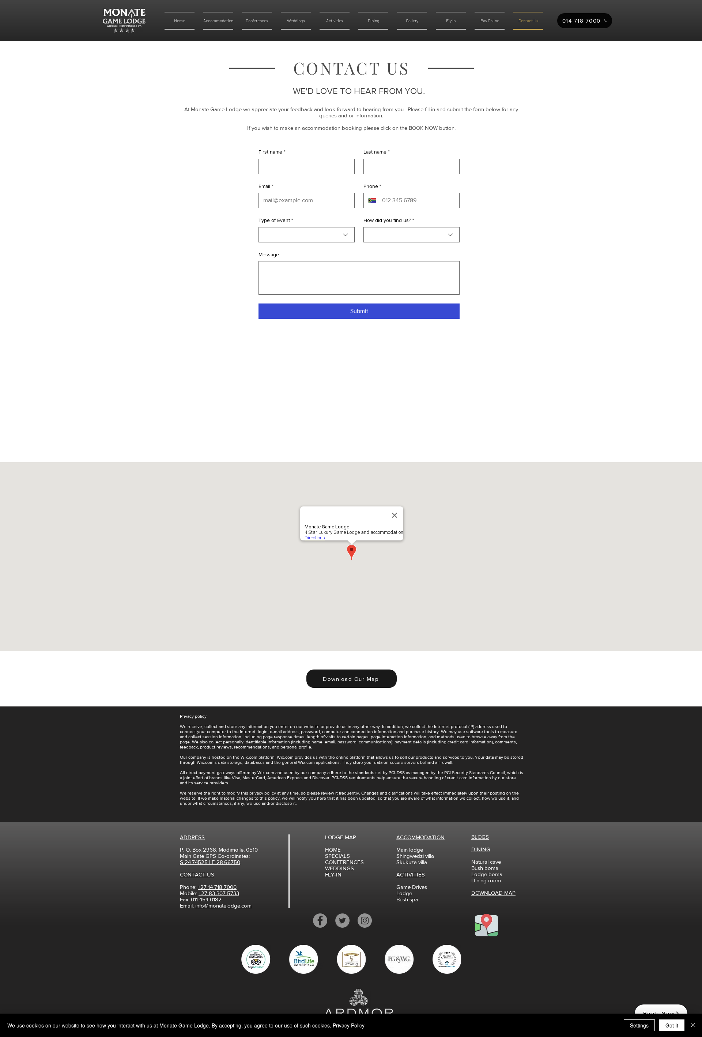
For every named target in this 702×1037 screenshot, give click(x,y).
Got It (671, 1025)
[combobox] (306, 234)
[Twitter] (342, 920)
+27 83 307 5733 (219, 893)
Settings (639, 1025)
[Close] (693, 1025)
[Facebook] (320, 920)
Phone (372, 186)
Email (265, 186)
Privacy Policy (349, 1025)
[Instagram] (365, 920)
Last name (376, 152)
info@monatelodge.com (223, 905)
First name (272, 152)
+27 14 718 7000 (217, 887)
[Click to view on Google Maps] (486, 924)
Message (268, 254)
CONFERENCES (344, 862)
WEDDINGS (339, 868)
